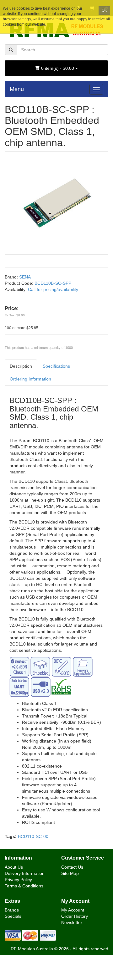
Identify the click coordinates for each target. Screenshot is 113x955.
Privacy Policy (18, 879)
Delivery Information (25, 873)
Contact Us (72, 867)
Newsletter (71, 922)
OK (104, 10)
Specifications (56, 366)
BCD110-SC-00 (33, 836)
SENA (25, 276)
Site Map (70, 873)
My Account (72, 909)
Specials (13, 916)
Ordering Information (30, 378)
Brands (12, 909)
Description (21, 366)
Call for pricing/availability (53, 289)
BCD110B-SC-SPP (53, 283)
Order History (74, 916)
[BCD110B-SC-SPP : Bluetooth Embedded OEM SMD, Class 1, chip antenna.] (56, 202)
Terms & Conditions (24, 885)
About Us (14, 867)
